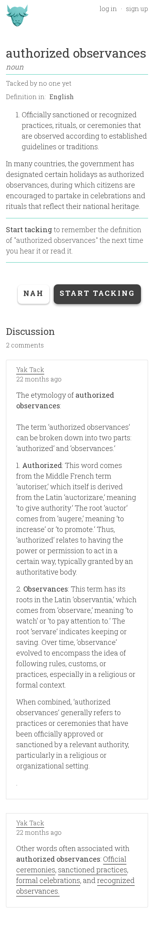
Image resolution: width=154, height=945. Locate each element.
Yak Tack (30, 369)
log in (108, 8)
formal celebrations (48, 880)
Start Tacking (97, 293)
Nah (33, 293)
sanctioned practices (92, 869)
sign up (137, 8)
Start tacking (29, 229)
